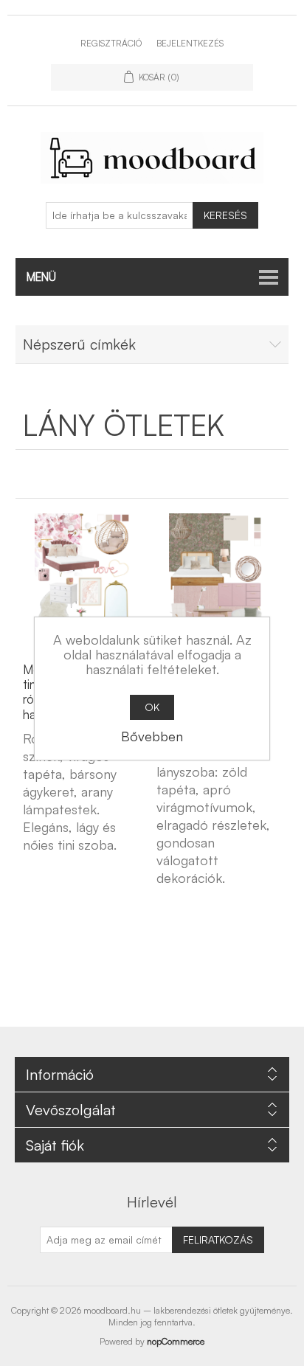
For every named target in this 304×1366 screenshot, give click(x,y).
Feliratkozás (218, 1239)
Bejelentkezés (190, 43)
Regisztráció (111, 43)
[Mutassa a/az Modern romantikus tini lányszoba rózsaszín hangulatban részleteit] (82, 580)
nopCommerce (175, 1341)
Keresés (225, 215)
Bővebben (152, 736)
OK (152, 707)
